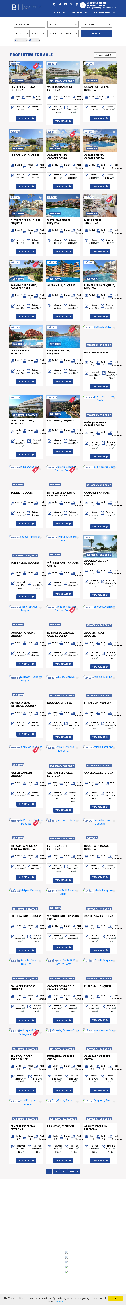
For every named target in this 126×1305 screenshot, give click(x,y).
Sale (57, 12)
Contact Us (21, 1246)
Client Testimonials (26, 1236)
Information (102, 12)
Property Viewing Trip (27, 1213)
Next (73, 1171)
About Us (20, 1241)
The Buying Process (26, 1223)
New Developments (26, 1209)
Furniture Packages (81, 1213)
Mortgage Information (83, 1199)
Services (76, 12)
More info (59, 1301)
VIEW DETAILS (25, 118)
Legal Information (80, 1209)
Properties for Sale (25, 1199)
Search (96, 33)
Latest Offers (22, 1204)
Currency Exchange (81, 1204)
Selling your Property (27, 1218)
